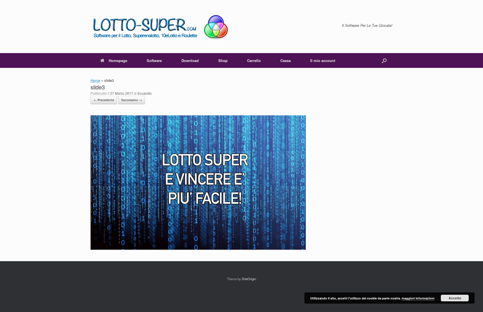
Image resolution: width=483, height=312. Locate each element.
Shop (223, 60)
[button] (384, 60)
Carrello (254, 60)
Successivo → (131, 100)
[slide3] (198, 248)
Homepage (118, 60)
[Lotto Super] (164, 27)
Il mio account (322, 60)
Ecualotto (145, 93)
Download (190, 60)
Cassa (285, 60)
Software (154, 60)
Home (95, 80)
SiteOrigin (249, 279)
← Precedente (104, 100)
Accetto (455, 298)
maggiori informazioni (418, 298)
